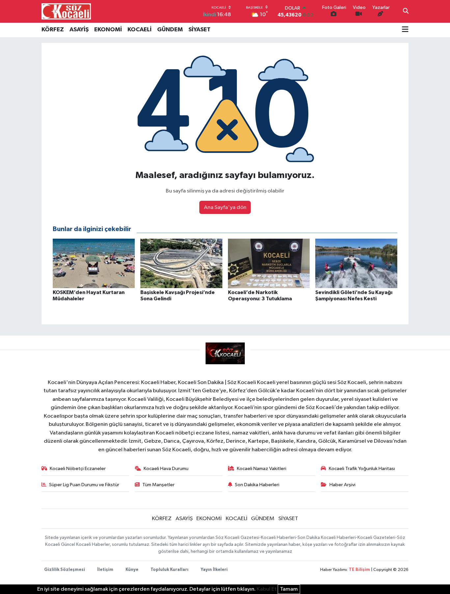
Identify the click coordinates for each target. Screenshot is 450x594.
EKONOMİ (108, 30)
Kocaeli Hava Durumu (166, 468)
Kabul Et (267, 589)
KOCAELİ (139, 30)
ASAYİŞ (79, 30)
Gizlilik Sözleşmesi (64, 570)
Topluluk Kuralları (169, 570)
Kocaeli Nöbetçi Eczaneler (78, 468)
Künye (132, 570)
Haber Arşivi (342, 484)
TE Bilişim (359, 570)
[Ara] (405, 11)
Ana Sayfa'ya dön (225, 207)
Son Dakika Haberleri (257, 484)
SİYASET (199, 30)
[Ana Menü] (405, 30)
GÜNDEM (170, 30)
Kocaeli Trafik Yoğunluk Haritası (362, 468)
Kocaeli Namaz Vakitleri (261, 468)
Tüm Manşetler (158, 484)
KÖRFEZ (53, 30)
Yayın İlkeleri (214, 570)
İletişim (105, 570)
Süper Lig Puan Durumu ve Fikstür (84, 484)
